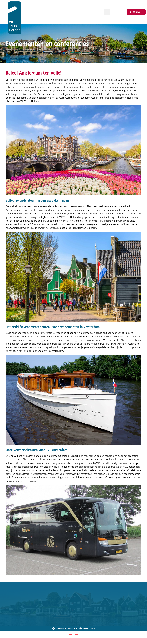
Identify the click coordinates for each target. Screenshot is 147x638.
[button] (107, 12)
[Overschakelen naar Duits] (76, 634)
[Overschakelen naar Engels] (71, 634)
